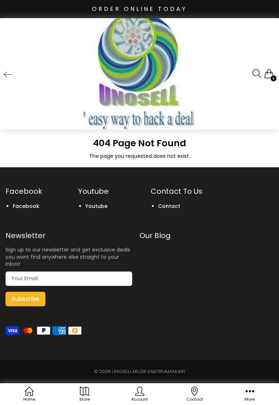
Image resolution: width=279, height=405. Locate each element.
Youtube (96, 206)
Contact (169, 206)
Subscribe (25, 299)
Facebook (26, 206)
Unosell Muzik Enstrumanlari (148, 371)
